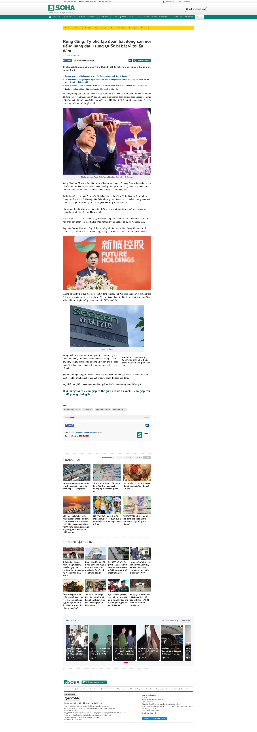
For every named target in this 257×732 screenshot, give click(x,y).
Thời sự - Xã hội (82, 689)
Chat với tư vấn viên (155, 719)
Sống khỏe (174, 17)
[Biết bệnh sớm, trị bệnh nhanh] (195, 9)
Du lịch (68, 28)
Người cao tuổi (101, 28)
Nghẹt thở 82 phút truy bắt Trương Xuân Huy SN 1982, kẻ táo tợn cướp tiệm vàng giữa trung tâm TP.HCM (140, 567)
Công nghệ (189, 17)
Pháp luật (163, 17)
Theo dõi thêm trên (167, 621)
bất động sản (87, 409)
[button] (126, 662)
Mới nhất (57, 17)
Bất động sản (104, 17)
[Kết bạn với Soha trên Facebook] (139, 435)
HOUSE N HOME (70, 1)
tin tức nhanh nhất (76, 432)
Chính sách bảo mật (149, 713)
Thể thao (132, 17)
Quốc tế (123, 17)
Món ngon (133, 28)
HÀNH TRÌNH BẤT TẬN (88, 1)
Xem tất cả (186, 621)
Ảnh (182, 689)
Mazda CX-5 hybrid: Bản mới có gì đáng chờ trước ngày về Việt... (171, 651)
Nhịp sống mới (143, 17)
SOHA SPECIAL (105, 1)
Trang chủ (71, 689)
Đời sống (199, 17)
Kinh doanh (92, 17)
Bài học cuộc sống (118, 28)
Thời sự (82, 17)
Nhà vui (77, 28)
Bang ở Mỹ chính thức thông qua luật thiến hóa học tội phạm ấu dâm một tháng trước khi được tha (106, 85)
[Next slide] (188, 644)
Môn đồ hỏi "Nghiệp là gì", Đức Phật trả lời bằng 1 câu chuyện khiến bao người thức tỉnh (136, 361)
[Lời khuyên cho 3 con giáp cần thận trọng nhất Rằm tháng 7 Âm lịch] (137, 472)
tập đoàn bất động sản (72, 409)
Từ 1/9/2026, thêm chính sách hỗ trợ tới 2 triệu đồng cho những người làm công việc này (106, 487)
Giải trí (153, 17)
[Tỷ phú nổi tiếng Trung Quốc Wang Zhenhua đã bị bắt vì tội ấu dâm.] (107, 141)
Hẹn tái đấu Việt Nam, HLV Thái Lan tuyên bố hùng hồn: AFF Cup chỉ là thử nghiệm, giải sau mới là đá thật (118, 600)
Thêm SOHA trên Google (85, 61)
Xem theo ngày (108, 457)
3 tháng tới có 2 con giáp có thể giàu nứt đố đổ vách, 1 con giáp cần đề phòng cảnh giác (108, 392)
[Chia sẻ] (67, 60)
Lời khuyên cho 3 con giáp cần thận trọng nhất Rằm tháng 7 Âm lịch (136, 486)
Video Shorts (72, 621)
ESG (75, 17)
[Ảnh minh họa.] (107, 326)
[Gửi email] (130, 60)
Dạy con (88, 28)
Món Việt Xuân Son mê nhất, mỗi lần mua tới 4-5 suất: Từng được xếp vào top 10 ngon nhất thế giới (107, 520)
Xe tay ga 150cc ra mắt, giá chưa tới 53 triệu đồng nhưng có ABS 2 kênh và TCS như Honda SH (140, 600)
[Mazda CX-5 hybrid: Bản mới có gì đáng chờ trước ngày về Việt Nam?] (172, 643)
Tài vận (143, 28)
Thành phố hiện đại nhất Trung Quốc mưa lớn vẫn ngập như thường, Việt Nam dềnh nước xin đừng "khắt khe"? (73, 569)
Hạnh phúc (67, 17)
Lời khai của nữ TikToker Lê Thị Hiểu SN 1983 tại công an (148, 651)
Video (176, 689)
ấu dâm (100, 89)
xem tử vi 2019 (89, 432)
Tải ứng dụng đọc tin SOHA (95, 682)
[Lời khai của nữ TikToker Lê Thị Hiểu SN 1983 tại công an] (148, 643)
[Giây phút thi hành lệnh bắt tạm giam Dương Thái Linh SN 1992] (100, 643)
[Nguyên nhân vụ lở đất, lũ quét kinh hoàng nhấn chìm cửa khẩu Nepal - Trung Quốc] (76, 472)
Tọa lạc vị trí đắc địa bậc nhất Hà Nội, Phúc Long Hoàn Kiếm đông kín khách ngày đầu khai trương (95, 600)
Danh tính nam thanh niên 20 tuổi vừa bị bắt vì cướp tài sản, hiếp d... (124, 651)
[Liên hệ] (147, 425)
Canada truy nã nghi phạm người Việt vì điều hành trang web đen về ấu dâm (96, 76)
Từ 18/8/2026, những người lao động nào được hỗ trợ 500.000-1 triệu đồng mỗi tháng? (135, 520)
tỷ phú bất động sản (103, 409)
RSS (188, 689)
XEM (147, 457)
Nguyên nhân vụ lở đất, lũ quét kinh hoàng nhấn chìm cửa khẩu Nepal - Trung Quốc (76, 486)
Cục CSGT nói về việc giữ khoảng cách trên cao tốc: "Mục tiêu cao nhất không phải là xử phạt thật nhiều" (118, 567)
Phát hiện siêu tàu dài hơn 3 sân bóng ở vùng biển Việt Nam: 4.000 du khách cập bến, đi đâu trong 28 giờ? (95, 567)
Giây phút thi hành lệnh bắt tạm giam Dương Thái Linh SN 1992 (100, 651)
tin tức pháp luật (75, 89)
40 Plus (114, 17)
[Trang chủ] (61, 9)
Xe (181, 17)
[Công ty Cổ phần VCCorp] (96, 697)
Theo (107, 417)
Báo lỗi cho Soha (144, 61)
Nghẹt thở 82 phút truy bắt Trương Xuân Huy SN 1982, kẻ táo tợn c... (76, 651)
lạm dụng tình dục (119, 409)
